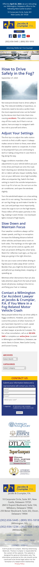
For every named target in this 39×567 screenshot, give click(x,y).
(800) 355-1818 (27, 41)
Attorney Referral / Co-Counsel (19, 48)
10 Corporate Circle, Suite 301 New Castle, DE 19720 (19, 13)
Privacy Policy (19, 564)
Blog (32, 540)
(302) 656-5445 (11, 41)
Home (8, 535)
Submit (19, 413)
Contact (15, 545)
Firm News (23, 540)
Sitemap (24, 545)
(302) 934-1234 (9, 526)
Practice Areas (11, 540)
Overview (17, 535)
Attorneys (28, 535)
